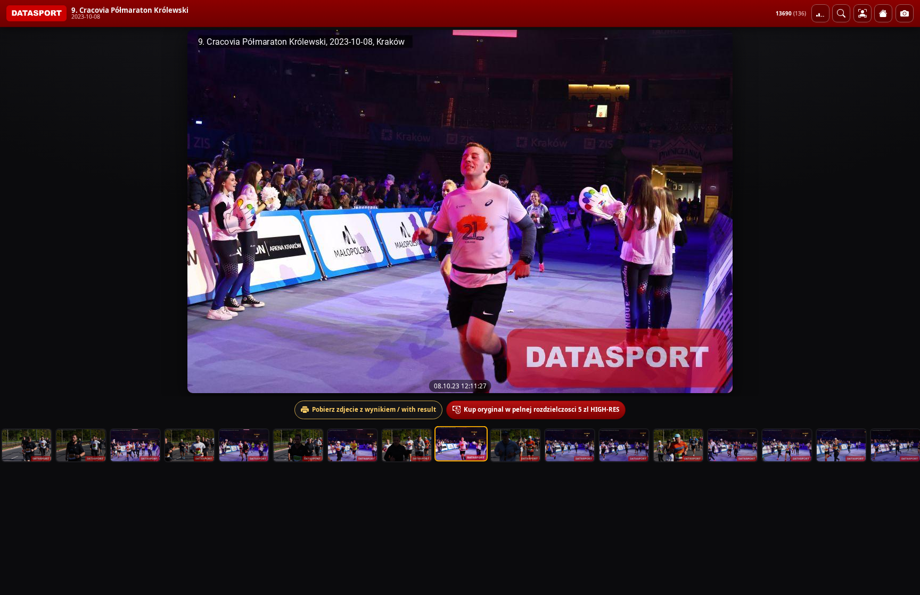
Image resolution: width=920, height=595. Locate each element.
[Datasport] (36, 13)
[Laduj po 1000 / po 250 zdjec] (820, 13)
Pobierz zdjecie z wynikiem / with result (374, 409)
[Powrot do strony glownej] (883, 13)
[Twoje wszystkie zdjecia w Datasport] (862, 13)
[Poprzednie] (17, 211)
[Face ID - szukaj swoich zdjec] (841, 13)
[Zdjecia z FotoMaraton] (905, 13)
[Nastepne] (902, 211)
